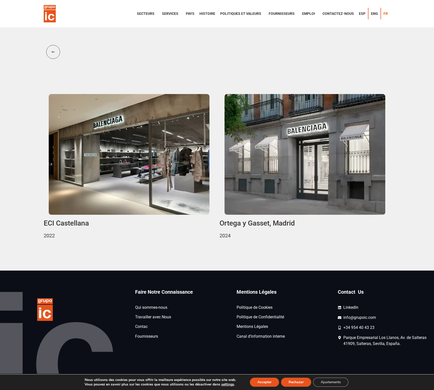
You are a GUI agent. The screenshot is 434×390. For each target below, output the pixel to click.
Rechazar (296, 382)
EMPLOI (308, 14)
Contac (141, 326)
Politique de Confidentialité (260, 317)
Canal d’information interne (261, 336)
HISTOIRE (207, 14)
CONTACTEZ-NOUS (338, 14)
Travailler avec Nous (153, 317)
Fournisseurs (146, 336)
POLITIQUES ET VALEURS (240, 14)
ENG (374, 14)
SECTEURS (145, 14)
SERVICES (170, 14)
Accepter (264, 382)
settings (227, 384)
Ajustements (331, 382)
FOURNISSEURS (282, 14)
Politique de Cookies (255, 307)
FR (386, 14)
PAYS (190, 14)
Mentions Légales (252, 326)
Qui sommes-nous (151, 307)
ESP (362, 14)
